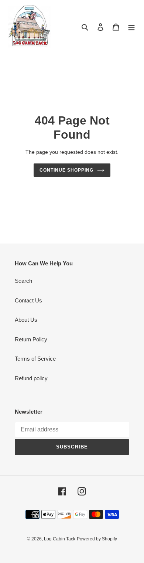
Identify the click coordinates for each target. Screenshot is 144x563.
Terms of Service (35, 358)
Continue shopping (66, 170)
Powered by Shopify (97, 539)
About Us (26, 320)
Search (23, 281)
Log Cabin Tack (59, 539)
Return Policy (31, 339)
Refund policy (31, 378)
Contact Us (28, 300)
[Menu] (131, 27)
